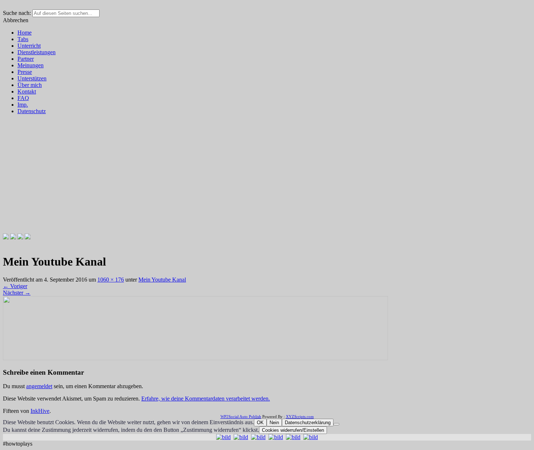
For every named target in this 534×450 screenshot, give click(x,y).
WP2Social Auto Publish (241, 416)
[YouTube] (28, 237)
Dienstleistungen (36, 52)
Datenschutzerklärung (308, 422)
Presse (24, 72)
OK (260, 422)
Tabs (22, 39)
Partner (25, 59)
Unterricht (29, 46)
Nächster (17, 293)
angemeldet (39, 386)
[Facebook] (6, 237)
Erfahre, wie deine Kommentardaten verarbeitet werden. (205, 398)
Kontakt (26, 91)
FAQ (23, 98)
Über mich (29, 85)
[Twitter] (13, 237)
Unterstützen (31, 78)
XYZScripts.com (300, 416)
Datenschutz (31, 111)
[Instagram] (20, 237)
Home (24, 32)
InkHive (40, 411)
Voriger (15, 286)
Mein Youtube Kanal (162, 279)
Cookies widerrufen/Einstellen (293, 430)
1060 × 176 (110, 279)
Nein (274, 422)
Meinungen (30, 65)
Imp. (22, 104)
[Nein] (336, 424)
